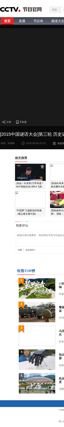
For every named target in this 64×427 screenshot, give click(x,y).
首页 (7, 21)
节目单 (38, 21)
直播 (22, 21)
